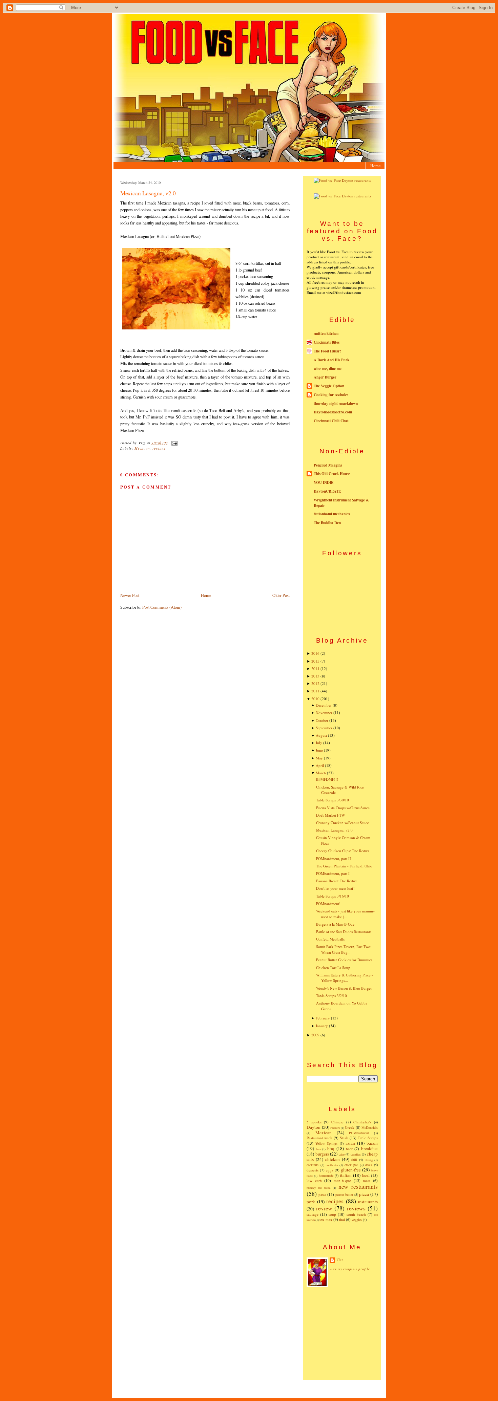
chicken (332, 1159)
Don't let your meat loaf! (335, 888)
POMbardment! (328, 903)
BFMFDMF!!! (327, 779)
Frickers (335, 1127)
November (324, 712)
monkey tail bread (318, 1187)
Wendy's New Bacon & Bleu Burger (344, 988)
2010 (315, 698)
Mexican (141, 448)
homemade (326, 1175)
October (322, 720)
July (319, 742)
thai (342, 1219)
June (319, 750)
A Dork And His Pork (331, 360)
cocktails (312, 1164)
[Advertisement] (342, 1333)
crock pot (351, 1164)
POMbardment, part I (333, 873)
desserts (312, 1169)
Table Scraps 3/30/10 (332, 799)
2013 (315, 675)
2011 (315, 690)
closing (369, 1160)
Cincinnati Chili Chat (331, 421)
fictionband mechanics (332, 514)
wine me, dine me (327, 368)
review (324, 1208)
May (319, 757)
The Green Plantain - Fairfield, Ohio (344, 865)
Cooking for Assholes (331, 394)
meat (366, 1180)
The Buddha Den (327, 522)
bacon (372, 1143)
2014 (315, 668)
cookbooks (332, 1165)
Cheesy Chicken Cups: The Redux (342, 850)
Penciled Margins (328, 465)
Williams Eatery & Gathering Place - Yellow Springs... (344, 977)
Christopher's (362, 1122)
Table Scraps (368, 1137)
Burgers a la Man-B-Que (335, 924)
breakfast (369, 1148)
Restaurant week (319, 1137)
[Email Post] (173, 442)
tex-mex (325, 1219)
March (321, 772)
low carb (314, 1180)
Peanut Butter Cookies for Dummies (344, 959)
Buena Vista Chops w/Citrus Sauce (343, 807)
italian (346, 1175)
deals (368, 1164)
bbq (330, 1148)
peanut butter (344, 1194)
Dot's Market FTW (330, 815)
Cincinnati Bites (326, 342)
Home (375, 165)
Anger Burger (325, 377)
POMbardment (359, 1132)
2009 (315, 1034)
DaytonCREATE (327, 491)
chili (354, 1159)
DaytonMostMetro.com (333, 412)
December (324, 705)
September (324, 727)
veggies (357, 1219)
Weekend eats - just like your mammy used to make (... (345, 913)
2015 (315, 661)
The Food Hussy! (327, 351)
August (321, 735)
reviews (356, 1208)
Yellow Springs (326, 1143)
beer (349, 1148)
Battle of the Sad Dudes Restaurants (343, 931)
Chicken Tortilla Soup (333, 967)
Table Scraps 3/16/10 (332, 896)
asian (350, 1143)
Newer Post (129, 595)
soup (332, 1214)
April (320, 765)
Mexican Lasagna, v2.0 (148, 193)
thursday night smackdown (336, 403)
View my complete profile (350, 1269)
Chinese (337, 1121)
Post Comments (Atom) (162, 607)
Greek (349, 1127)
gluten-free (351, 1170)
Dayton (313, 1127)
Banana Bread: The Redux (336, 880)
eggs (329, 1169)
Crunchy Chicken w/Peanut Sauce (342, 822)
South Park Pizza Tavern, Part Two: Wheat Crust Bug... (343, 949)
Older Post (281, 595)
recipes (158, 448)
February (323, 1017)
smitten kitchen (326, 333)
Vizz (340, 1259)
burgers (322, 1154)
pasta (322, 1194)
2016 (315, 653)
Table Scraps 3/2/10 (331, 995)
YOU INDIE (323, 482)
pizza (364, 1194)
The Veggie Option (329, 386)
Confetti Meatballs (330, 939)
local (366, 1175)
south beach (356, 1214)
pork (311, 1202)
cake (342, 1154)
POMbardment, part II (333, 858)
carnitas (356, 1154)
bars (318, 1149)
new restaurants (358, 1186)
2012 (315, 683)
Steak (344, 1137)
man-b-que (342, 1180)
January (322, 1025)
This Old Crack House (332, 473)
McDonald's (369, 1127)
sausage (312, 1214)
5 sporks (314, 1121)
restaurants (368, 1202)
